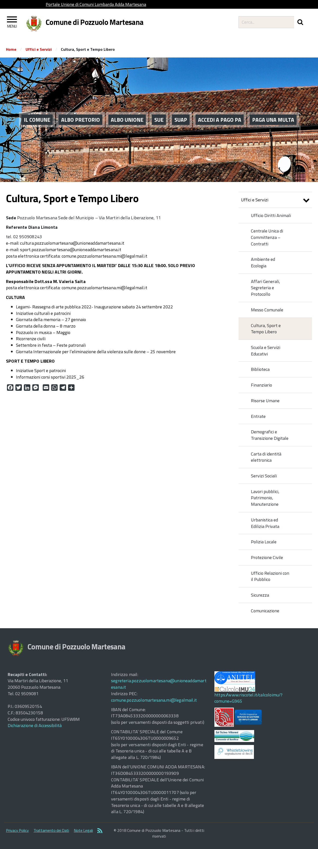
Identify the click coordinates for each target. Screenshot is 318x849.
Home (11, 49)
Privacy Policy (17, 830)
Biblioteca (260, 369)
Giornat (23, 326)
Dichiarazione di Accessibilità (35, 725)
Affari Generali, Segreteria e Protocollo (265, 287)
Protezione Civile (267, 557)
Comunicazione (265, 610)
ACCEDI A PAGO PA (219, 120)
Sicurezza (260, 595)
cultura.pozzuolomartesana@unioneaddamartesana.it (72, 243)
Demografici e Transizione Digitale (269, 435)
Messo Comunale (267, 309)
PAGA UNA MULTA (273, 120)
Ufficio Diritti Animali (271, 215)
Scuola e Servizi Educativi (265, 350)
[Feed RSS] (99, 831)
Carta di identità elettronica (266, 457)
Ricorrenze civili (30, 338)
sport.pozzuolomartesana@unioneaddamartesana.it (70, 249)
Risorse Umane (265, 400)
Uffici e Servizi (39, 49)
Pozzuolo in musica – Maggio (43, 332)
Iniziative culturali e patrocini (43, 313)
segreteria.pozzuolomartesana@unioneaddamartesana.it (158, 683)
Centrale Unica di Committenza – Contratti (267, 237)
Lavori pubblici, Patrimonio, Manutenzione (265, 498)
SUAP (180, 120)
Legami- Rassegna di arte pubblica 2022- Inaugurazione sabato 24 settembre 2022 (94, 306)
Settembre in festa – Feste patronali (51, 345)
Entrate (258, 416)
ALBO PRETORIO (80, 120)
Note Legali (83, 830)
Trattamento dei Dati (51, 830)
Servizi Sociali (264, 475)
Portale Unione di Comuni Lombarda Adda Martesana (96, 4)
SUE (158, 120)
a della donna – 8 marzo (53, 326)
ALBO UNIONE (127, 120)
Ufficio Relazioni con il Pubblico (270, 576)
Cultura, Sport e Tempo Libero (266, 328)
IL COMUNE (37, 120)
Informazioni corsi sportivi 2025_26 (50, 377)
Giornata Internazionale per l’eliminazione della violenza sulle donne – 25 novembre (96, 351)
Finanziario (261, 385)
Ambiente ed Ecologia (263, 262)
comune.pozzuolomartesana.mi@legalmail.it (104, 256)
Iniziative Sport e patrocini (41, 370)
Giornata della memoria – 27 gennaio (51, 319)
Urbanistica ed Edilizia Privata (265, 523)
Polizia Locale (264, 541)
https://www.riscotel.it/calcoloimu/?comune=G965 (248, 698)
